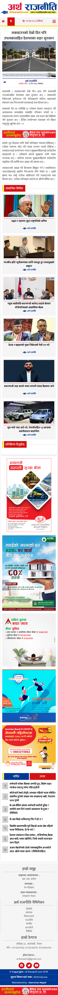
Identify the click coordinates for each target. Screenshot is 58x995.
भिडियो (29, 931)
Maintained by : (29, 983)
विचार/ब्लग (29, 916)
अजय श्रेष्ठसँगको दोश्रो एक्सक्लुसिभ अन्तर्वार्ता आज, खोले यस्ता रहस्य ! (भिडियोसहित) (30, 850)
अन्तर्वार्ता (29, 928)
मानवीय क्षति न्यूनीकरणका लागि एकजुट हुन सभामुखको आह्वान (29, 264)
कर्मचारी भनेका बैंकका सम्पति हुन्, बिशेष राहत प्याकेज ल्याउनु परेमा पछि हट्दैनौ (30, 786)
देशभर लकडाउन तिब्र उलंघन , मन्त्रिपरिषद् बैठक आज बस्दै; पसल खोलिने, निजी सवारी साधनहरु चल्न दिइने (31, 839)
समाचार (29, 912)
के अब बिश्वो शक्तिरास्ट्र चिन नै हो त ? (26, 819)
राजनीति (29, 920)
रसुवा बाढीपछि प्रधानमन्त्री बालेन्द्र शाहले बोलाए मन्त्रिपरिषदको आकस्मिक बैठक (29, 306)
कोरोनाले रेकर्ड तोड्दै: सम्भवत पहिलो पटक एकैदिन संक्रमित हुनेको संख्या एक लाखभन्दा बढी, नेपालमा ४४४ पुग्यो (32, 796)
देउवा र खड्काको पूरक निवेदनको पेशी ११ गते (29, 345)
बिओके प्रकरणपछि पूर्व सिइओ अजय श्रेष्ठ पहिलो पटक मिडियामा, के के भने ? (31, 828)
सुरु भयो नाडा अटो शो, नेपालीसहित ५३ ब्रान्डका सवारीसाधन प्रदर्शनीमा (29, 430)
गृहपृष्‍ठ (29, 909)
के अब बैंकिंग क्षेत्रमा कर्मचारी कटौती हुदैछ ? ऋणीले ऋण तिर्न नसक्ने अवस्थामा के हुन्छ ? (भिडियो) (29, 809)
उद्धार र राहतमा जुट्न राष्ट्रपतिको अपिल (29, 221)
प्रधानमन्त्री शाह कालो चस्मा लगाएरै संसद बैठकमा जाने (29, 386)
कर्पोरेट (29, 924)
